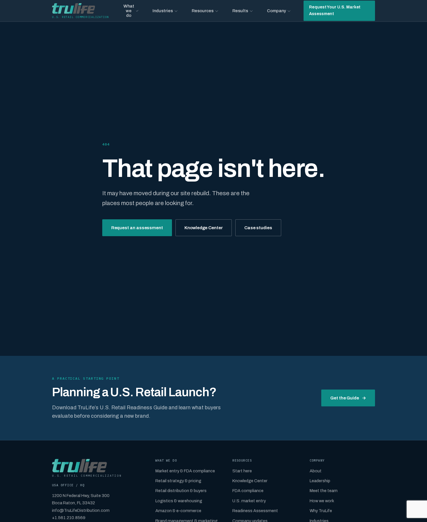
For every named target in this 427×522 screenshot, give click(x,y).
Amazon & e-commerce (178, 510)
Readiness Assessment (255, 510)
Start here (242, 471)
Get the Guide (348, 398)
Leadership (320, 480)
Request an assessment (137, 227)
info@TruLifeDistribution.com (81, 510)
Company (276, 10)
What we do (128, 11)
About (316, 471)
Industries (162, 10)
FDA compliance (247, 490)
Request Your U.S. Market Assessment (334, 10)
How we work (322, 500)
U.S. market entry (249, 500)
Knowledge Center (203, 227)
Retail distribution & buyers (181, 490)
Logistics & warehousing (178, 500)
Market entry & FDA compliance (185, 471)
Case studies (258, 227)
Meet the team (324, 490)
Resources (203, 10)
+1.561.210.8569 (68, 517)
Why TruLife (321, 510)
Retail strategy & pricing (178, 480)
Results (240, 10)
